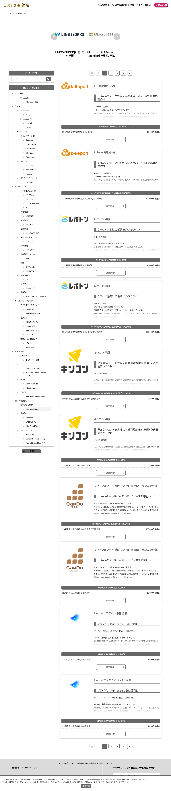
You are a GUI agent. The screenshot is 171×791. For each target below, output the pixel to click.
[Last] (129, 73)
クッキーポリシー (129, 779)
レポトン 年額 (102, 285)
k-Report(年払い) (104, 152)
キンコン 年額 (102, 352)
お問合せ (160, 5)
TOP (12, 13)
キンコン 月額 (102, 419)
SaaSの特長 (103, 5)
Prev (54, 36)
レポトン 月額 (102, 219)
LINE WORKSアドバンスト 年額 (101, 54)
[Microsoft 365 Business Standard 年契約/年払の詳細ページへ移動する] (69, 34)
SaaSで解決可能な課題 (123, 5)
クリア (32, 451)
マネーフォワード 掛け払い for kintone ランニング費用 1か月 (127, 549)
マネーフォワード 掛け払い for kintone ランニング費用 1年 (127, 485)
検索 (48, 79)
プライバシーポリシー (32, 768)
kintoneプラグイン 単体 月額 (110, 613)
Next (117, 36)
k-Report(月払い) (104, 85)
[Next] (123, 73)
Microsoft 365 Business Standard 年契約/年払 (69, 54)
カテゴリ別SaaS (144, 5)
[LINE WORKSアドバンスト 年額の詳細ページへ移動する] (101, 34)
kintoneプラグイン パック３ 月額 (112, 680)
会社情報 (15, 768)
